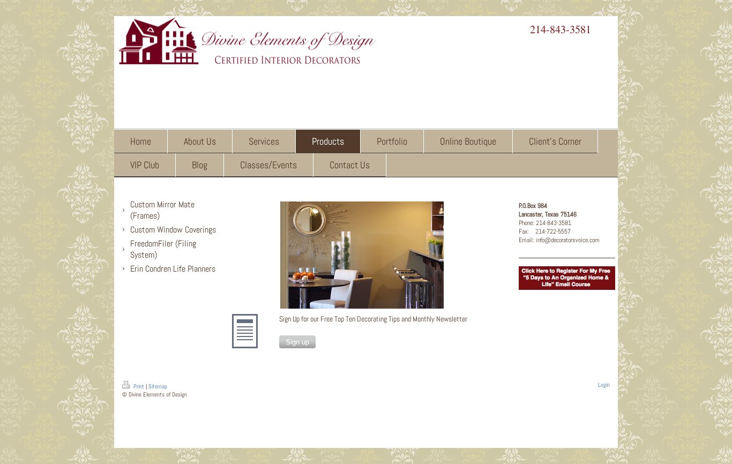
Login (604, 384)
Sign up (297, 342)
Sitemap (157, 386)
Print (139, 386)
